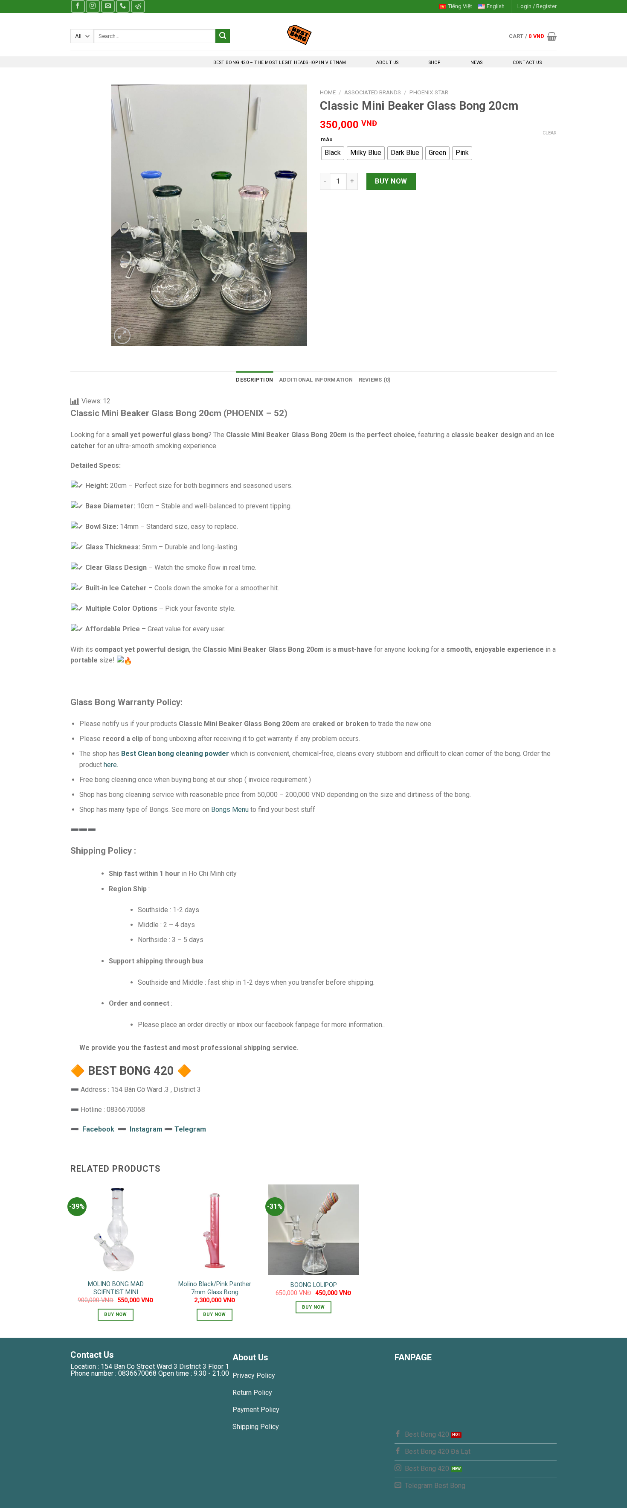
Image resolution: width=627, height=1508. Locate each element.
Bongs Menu (230, 809)
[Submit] (222, 36)
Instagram (147, 1129)
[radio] (333, 153)
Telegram (190, 1129)
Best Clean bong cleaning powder (175, 754)
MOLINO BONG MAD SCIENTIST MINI (116, 1288)
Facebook (98, 1129)
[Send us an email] (108, 6)
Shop (435, 62)
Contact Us (527, 62)
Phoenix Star (428, 92)
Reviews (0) (375, 379)
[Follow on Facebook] (77, 6)
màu (327, 140)
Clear (550, 133)
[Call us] (123, 6)
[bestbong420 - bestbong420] (313, 34)
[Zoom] (122, 335)
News (476, 62)
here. (111, 765)
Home (328, 92)
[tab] (254, 379)
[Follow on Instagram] (92, 6)
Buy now (391, 181)
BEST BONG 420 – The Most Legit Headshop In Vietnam (279, 62)
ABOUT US (387, 62)
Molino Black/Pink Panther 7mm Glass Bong (214, 1288)
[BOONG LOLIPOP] (313, 1229)
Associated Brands (372, 92)
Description (254, 379)
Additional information (316, 379)
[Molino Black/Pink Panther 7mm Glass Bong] (214, 1229)
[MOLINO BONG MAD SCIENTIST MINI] (115, 1229)
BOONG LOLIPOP (313, 1285)
